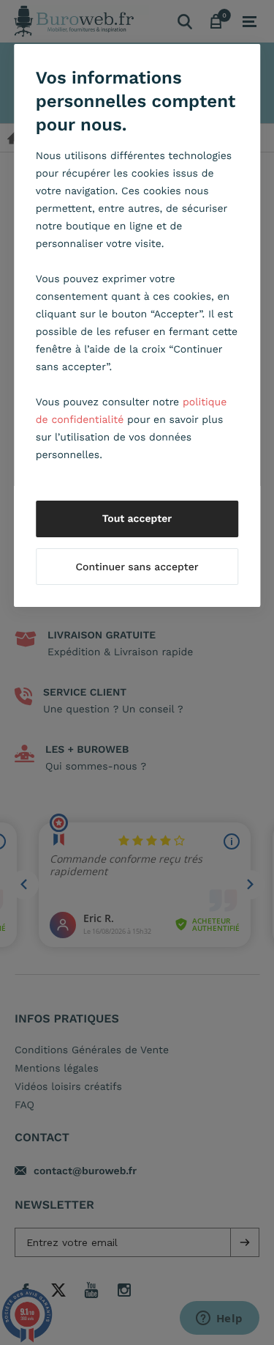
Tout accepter (137, 519)
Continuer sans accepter (136, 567)
